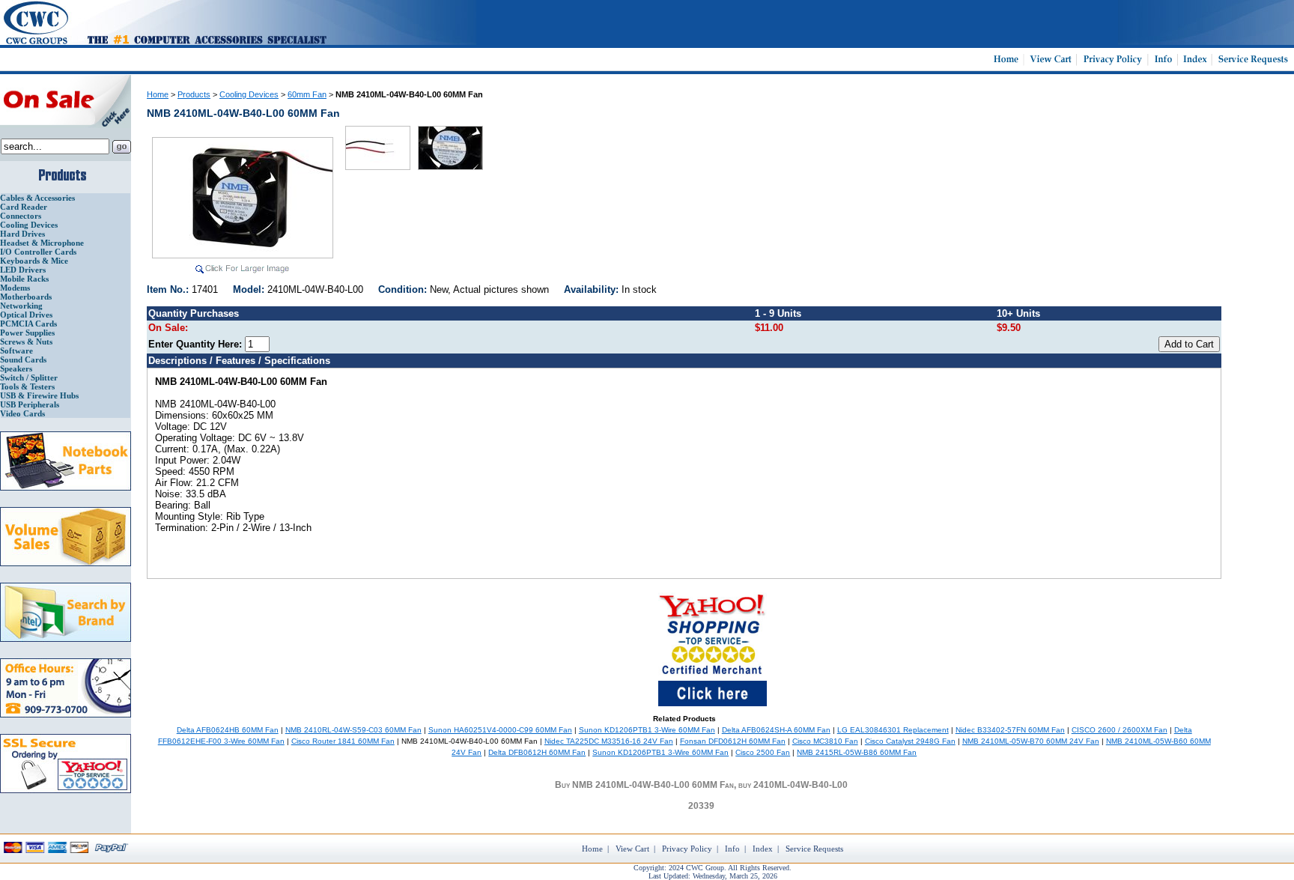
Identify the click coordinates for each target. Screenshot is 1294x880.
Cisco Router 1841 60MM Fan (343, 741)
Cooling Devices (29, 224)
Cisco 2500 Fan (762, 752)
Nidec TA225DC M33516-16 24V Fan (608, 741)
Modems (15, 287)
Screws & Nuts (26, 341)
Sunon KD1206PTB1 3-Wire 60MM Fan (647, 730)
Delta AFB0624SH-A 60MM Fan (776, 730)
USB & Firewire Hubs (39, 395)
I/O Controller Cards (38, 251)
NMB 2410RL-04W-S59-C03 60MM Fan (353, 730)
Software (16, 350)
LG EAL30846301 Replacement (893, 730)
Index (763, 848)
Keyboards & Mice (34, 260)
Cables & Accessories (37, 197)
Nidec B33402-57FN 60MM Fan (1010, 730)
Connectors (20, 215)
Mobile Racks (24, 278)
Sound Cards (23, 359)
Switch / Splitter (29, 377)
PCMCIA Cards (28, 323)
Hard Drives (22, 233)
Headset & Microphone (42, 242)
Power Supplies (27, 332)
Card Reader (23, 206)
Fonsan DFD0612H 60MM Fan (733, 741)
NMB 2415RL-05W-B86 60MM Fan (857, 752)
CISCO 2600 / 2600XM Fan (1119, 730)
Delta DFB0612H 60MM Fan (537, 752)
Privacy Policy (687, 848)
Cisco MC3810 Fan (825, 741)
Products (193, 94)
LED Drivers (23, 269)
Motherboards (26, 296)
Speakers (16, 368)
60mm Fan (307, 94)
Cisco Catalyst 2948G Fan (910, 741)
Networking (21, 305)
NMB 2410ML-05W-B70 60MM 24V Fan (1030, 741)
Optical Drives (26, 314)
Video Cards (22, 413)
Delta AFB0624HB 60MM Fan (228, 730)
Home (157, 94)
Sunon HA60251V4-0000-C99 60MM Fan (500, 730)
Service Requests (814, 848)
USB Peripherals (29, 404)
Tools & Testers (27, 386)
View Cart (632, 848)
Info (732, 848)
